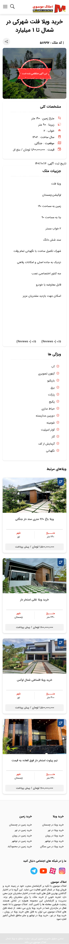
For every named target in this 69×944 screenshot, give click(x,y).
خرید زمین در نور (23, 830)
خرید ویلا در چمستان (53, 825)
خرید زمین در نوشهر (22, 841)
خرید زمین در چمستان (20, 825)
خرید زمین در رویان (22, 836)
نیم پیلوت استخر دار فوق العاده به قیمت (35, 760)
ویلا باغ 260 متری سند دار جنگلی (34, 519)
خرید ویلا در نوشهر (54, 841)
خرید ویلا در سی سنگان (52, 846)
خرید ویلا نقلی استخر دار (34, 599)
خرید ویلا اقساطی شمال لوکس (34, 680)
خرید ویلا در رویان (54, 836)
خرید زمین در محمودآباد (20, 846)
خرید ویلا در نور (56, 830)
